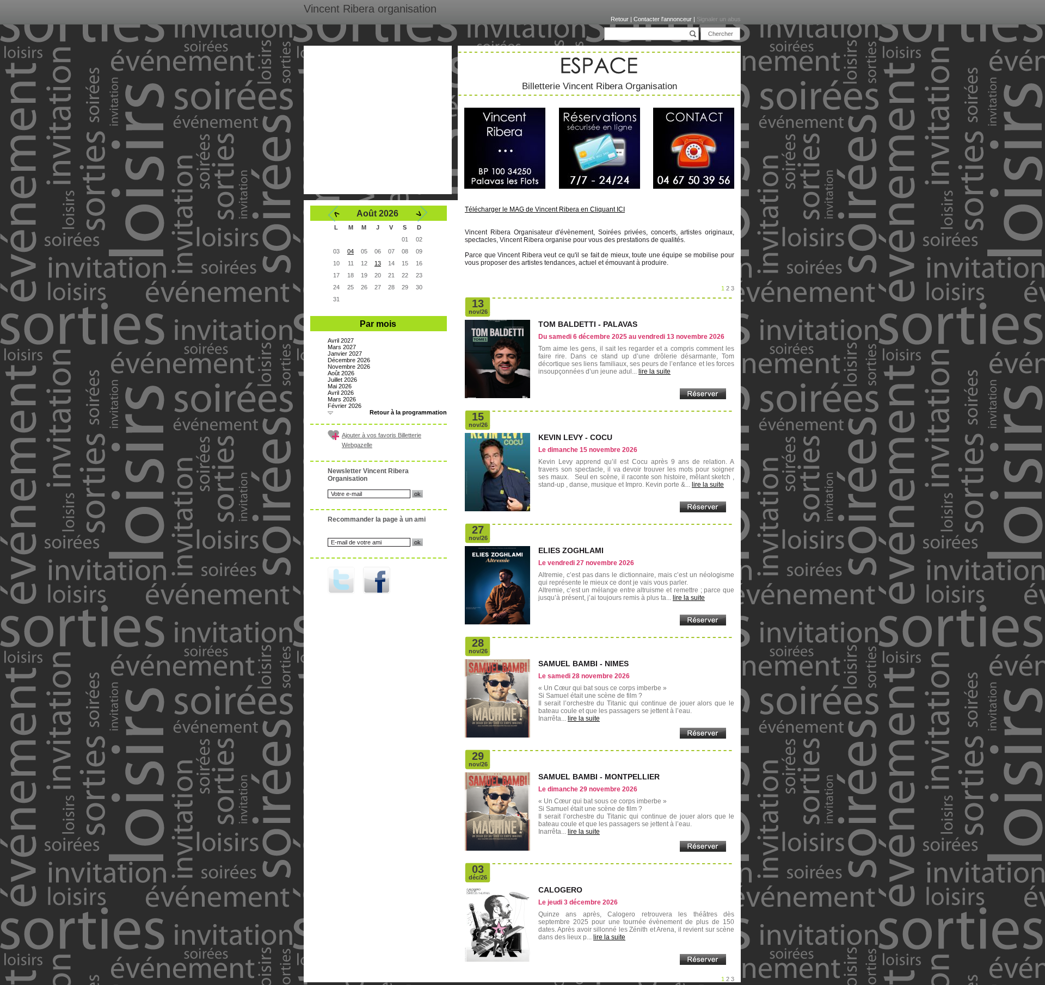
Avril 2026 (341, 392)
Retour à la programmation (408, 412)
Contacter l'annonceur (663, 19)
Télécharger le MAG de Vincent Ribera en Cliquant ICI (545, 209)
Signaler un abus (719, 19)
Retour (620, 19)
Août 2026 (341, 373)
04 (350, 251)
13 (377, 263)
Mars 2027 (342, 347)
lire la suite (654, 371)
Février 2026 (344, 405)
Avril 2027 (341, 340)
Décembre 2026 (349, 360)
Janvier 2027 (345, 353)
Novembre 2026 (349, 366)
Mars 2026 (342, 399)
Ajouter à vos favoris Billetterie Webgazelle (381, 440)
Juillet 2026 (342, 379)
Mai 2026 (340, 386)
